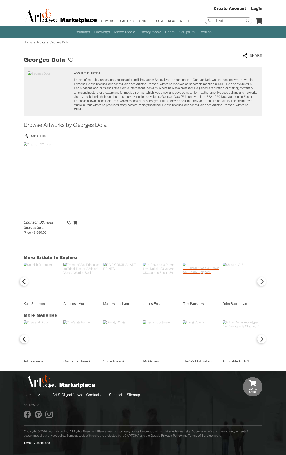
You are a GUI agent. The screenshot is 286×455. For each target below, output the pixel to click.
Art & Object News (67, 395)
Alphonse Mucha (76, 304)
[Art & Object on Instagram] (49, 415)
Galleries (127, 21)
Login (256, 8)
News (172, 21)
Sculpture (187, 32)
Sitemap (133, 395)
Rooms (159, 21)
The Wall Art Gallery (197, 361)
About (184, 21)
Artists (144, 21)
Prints (170, 32)
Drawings (102, 32)
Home (28, 395)
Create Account (230, 8)
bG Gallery (151, 361)
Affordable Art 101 (236, 361)
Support (115, 395)
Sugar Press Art (114, 361)
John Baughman (235, 304)
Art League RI (34, 361)
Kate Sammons (35, 304)
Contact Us (95, 395)
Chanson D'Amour (38, 222)
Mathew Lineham (116, 304)
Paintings (82, 32)
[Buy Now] (75, 223)
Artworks (108, 21)
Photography (150, 32)
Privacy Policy (171, 435)
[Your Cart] (258, 21)
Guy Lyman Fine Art (78, 361)
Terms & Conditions (37, 443)
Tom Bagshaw (193, 304)
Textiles (205, 32)
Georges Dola (33, 227)
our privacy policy (127, 431)
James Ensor (152, 304)
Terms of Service (200, 435)
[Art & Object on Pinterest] (38, 415)
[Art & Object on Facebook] (27, 415)
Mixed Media (124, 32)
